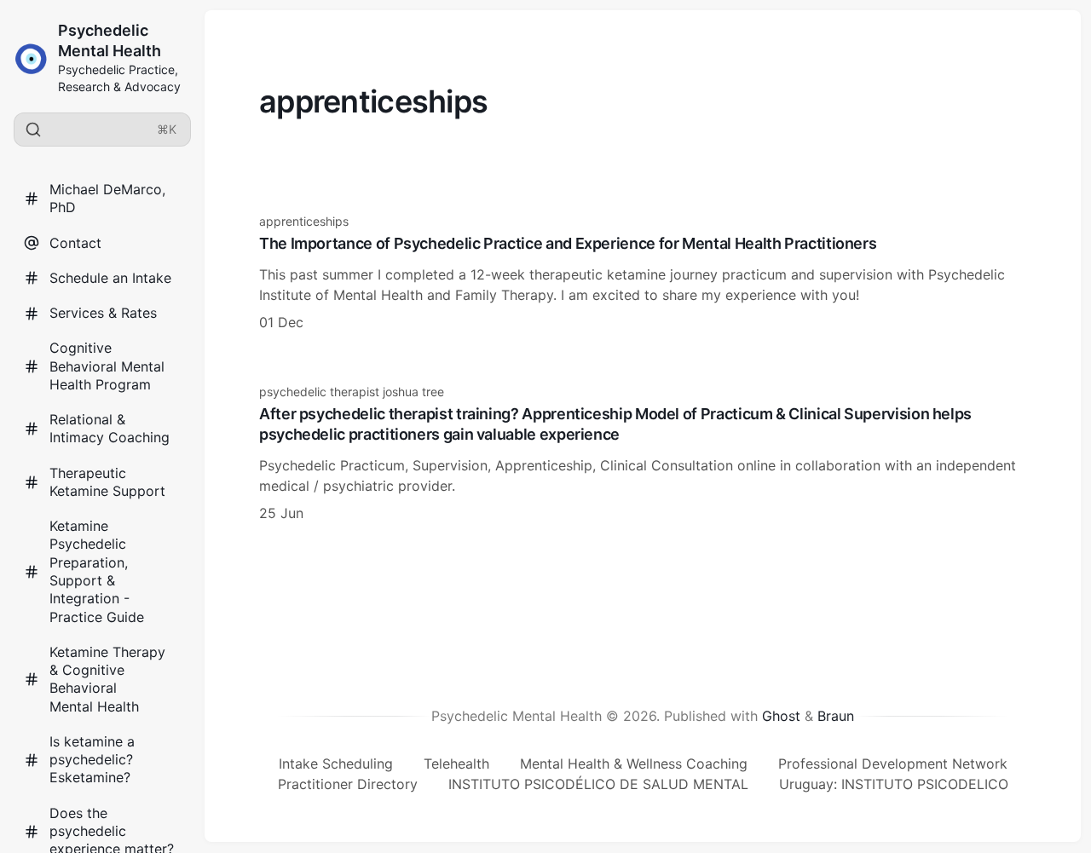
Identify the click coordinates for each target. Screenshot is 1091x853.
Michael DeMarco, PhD (107, 198)
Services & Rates (103, 312)
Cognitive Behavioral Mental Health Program (107, 366)
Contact (75, 242)
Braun (835, 715)
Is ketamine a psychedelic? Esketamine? (92, 760)
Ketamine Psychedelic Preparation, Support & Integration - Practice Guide (96, 571)
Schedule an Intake (110, 277)
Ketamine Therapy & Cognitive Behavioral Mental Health (107, 679)
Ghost (781, 715)
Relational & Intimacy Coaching (109, 428)
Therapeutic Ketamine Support (107, 481)
